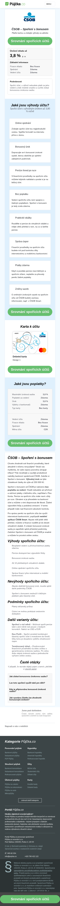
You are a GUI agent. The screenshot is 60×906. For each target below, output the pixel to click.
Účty (29, 764)
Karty (30, 780)
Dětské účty (31, 775)
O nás (7, 846)
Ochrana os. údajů (36, 846)
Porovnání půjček (13, 748)
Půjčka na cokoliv (11, 784)
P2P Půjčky (9, 759)
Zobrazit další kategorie (30, 800)
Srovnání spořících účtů (30, 41)
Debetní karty (32, 787)
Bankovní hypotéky (34, 753)
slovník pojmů (30, 669)
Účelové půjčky (12, 780)
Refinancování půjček (13, 775)
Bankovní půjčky (11, 753)
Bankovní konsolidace (13, 768)
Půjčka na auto (10, 790)
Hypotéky (32, 748)
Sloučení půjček (12, 764)
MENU (48, 4)
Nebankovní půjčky (12, 756)
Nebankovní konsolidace (14, 771)
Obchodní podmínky (19, 846)
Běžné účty (31, 768)
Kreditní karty (32, 784)
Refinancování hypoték (36, 759)
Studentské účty (33, 771)
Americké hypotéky (34, 756)
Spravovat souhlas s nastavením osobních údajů (23, 849)
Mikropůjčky (9, 793)
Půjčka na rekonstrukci (13, 787)
